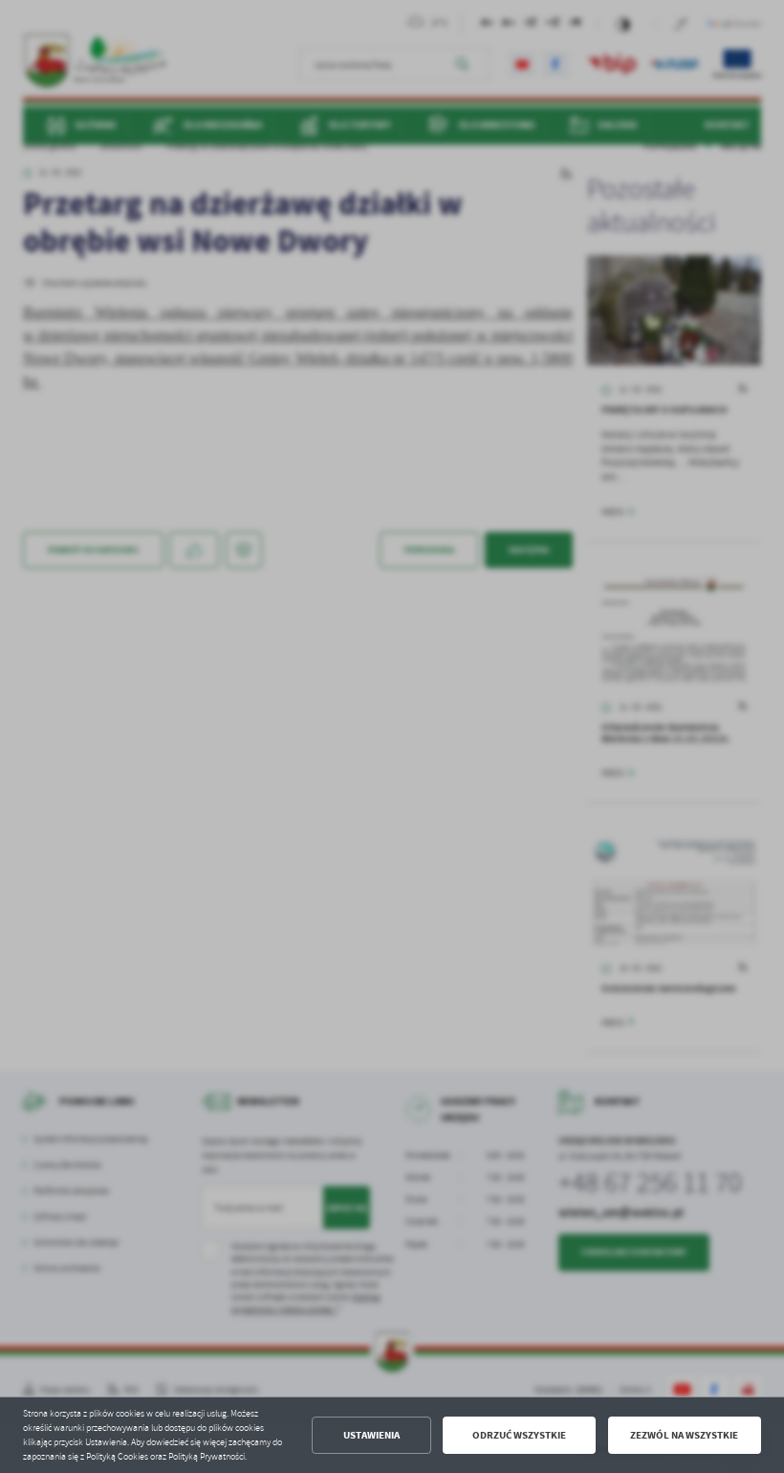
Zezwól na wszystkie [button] (684, 1435)
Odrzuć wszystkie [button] (519, 1435)
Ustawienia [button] (371, 1435)
